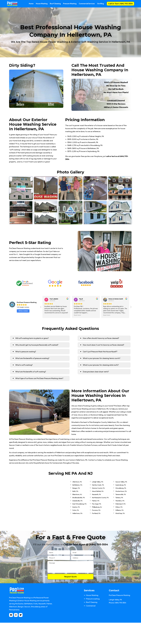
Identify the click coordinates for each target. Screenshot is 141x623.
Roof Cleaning (55, 4)
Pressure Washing (69, 4)
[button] (120, 4)
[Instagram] (16, 615)
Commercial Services (87, 4)
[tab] (40, 338)
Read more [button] (77, 315)
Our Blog (100, 4)
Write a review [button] (23, 311)
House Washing (41, 4)
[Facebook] (11, 615)
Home (31, 4)
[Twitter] (21, 615)
